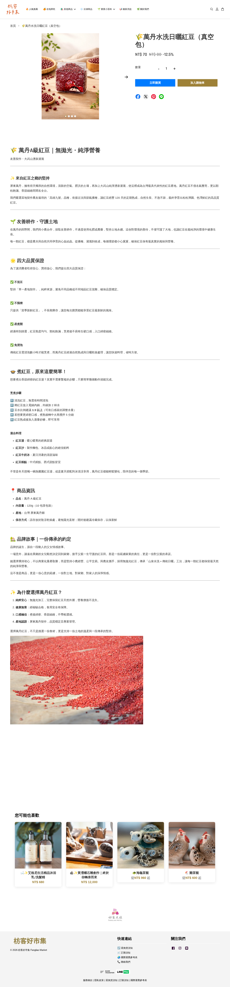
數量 (138, 67)
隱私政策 (99, 980)
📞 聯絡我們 (123, 962)
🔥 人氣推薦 (32, 9)
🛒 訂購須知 (123, 952)
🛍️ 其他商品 (67, 9)
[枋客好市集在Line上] (186, 949)
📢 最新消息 (126, 9)
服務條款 (87, 980)
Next (126, 77)
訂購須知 (124, 980)
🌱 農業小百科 (105, 9)
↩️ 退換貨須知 (125, 948)
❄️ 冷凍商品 (86, 9)
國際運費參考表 (138, 980)
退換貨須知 (111, 980)
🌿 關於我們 (143, 9)
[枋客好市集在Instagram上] (180, 949)
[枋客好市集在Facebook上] (173, 949)
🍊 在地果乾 (49, 9)
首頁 (13, 26)
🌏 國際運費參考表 (127, 957)
